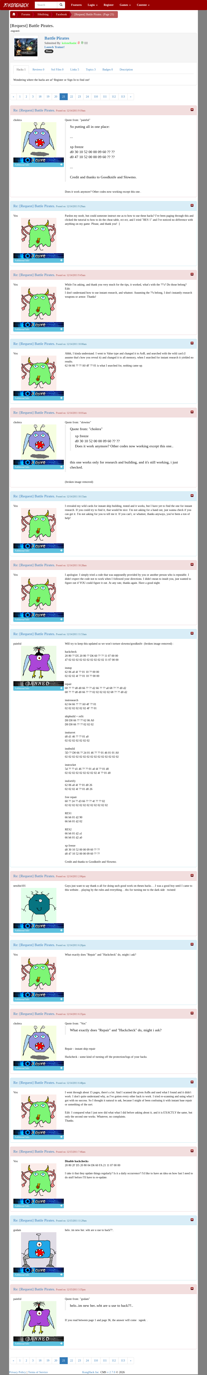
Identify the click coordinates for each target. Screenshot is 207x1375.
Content (142, 4)
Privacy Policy (17, 1372)
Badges (107, 69)
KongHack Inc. (91, 1372)
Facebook (61, 14)
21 (63, 96)
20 (55, 96)
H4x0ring (43, 14)
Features (76, 4)
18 (40, 96)
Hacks (21, 69)
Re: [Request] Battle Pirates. (34, 110)
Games (124, 4)
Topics (91, 69)
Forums (25, 14)
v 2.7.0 (111, 1372)
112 (114, 96)
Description (126, 69)
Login (92, 4)
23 (79, 96)
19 (47, 96)
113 (123, 96)
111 (105, 96)
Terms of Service (38, 1372)
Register (109, 4)
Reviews (38, 69)
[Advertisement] (150, 16)
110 (96, 96)
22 (71, 96)
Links (74, 69)
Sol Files (57, 69)
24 (87, 96)
